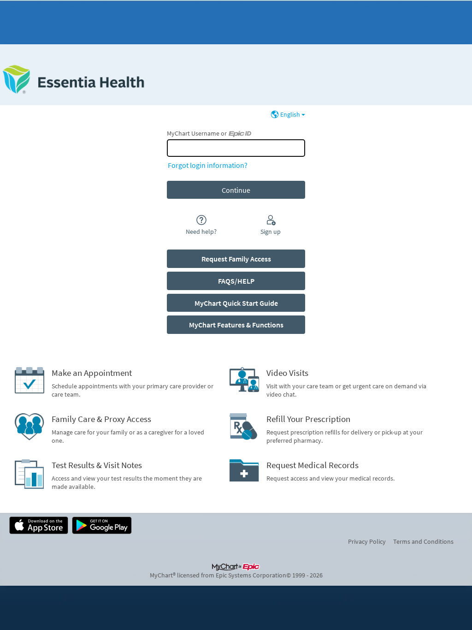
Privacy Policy (367, 541)
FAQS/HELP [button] (236, 280)
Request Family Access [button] (236, 258)
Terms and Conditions (423, 541)
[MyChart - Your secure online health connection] (73, 79)
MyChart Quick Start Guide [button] (236, 303)
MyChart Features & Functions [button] (236, 324)
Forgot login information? (208, 165)
